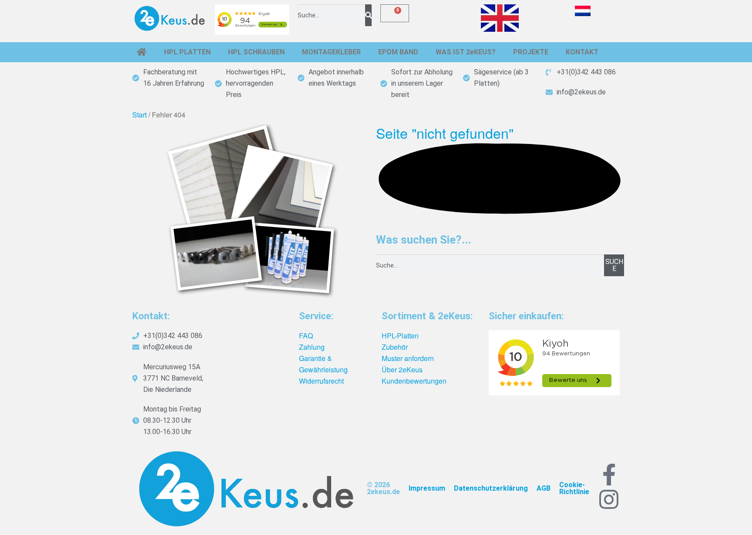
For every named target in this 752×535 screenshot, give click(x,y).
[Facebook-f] (609, 474)
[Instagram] (609, 499)
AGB (544, 488)
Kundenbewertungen (414, 381)
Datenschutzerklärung (491, 488)
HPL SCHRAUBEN (256, 52)
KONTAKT (582, 52)
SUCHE (614, 265)
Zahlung (312, 347)
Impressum (427, 488)
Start (139, 115)
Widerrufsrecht (321, 381)
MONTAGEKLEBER (331, 52)
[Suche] (368, 15)
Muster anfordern (408, 358)
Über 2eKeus (402, 369)
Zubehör (395, 347)
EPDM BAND (398, 52)
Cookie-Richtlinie (574, 488)
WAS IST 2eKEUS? (466, 52)
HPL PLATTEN (187, 52)
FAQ (306, 336)
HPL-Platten (400, 336)
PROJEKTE (530, 52)
